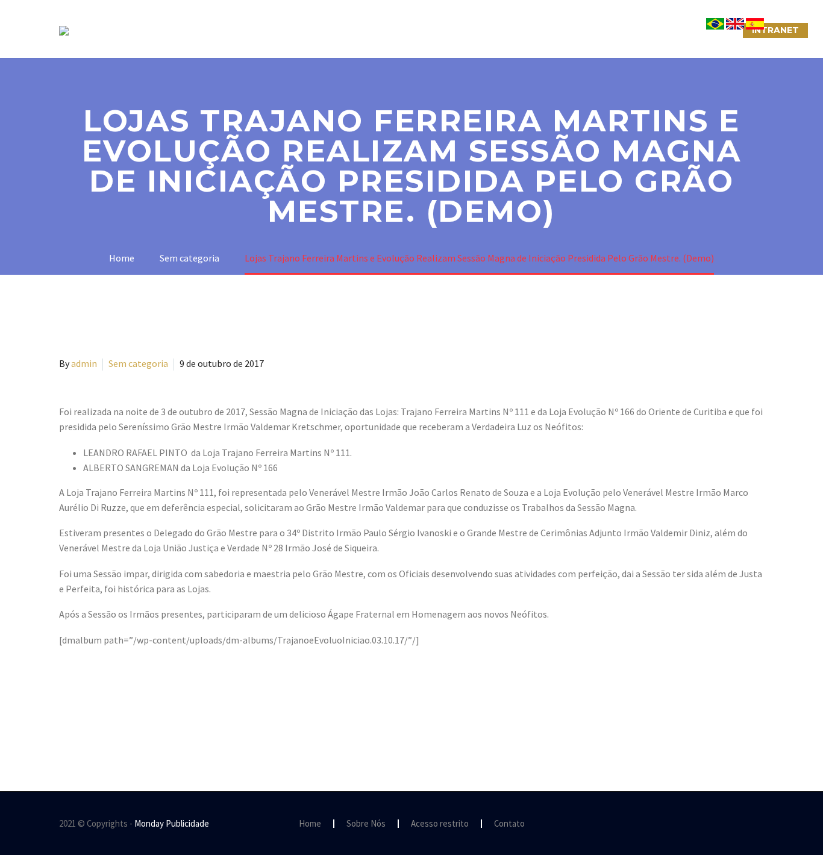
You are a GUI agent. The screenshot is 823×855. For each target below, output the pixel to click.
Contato (509, 823)
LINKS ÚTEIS (625, 30)
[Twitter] (84, 714)
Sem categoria (138, 363)
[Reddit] (154, 714)
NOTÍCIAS (482, 30)
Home (310, 823)
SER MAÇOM (306, 30)
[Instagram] (744, 824)
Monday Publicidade (171, 823)
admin (84, 363)
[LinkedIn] (137, 714)
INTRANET (775, 30)
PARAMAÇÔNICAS (397, 30)
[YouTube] (760, 824)
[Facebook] (67, 714)
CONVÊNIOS (702, 30)
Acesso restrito (440, 823)
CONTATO (551, 30)
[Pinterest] (102, 714)
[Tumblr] (119, 714)
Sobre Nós (228, 30)
